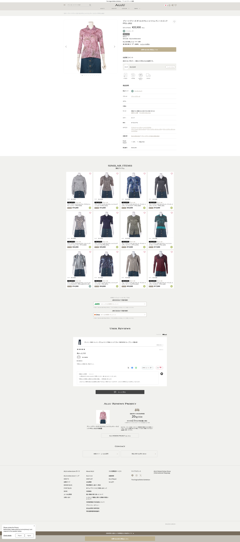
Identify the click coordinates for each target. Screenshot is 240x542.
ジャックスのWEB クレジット (110, 304)
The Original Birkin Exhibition (140, 480)
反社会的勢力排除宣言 (92, 508)
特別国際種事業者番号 (92, 511)
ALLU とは (89, 476)
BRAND (136, 8)
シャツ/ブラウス (147, 127)
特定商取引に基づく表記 (93, 485)
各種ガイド (67, 482)
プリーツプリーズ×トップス (154, 129)
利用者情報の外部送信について (95, 502)
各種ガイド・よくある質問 (101, 453)
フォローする (170, 67)
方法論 (122, 430)
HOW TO (102, 8)
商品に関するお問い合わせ (139, 453)
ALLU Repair (113, 479)
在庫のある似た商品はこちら (149, 49)
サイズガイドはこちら (145, 113)
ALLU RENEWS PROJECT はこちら (120, 436)
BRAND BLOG (68, 485)
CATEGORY (124, 8)
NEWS (65, 491)
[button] (175, 5)
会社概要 (89, 482)
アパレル (133, 127)
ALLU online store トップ (71, 476)
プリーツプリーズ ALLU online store (150, 136)
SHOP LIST (114, 8)
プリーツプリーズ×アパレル (138, 129)
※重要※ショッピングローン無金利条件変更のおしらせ (120, 1)
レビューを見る (145, 44)
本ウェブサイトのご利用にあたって (96, 488)
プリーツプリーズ (135, 96)
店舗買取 (111, 476)
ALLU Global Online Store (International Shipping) (162, 472)
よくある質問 (68, 494)
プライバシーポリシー (92, 505)
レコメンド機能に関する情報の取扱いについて (97, 498)
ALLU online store (135, 136)
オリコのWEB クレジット (108, 314)
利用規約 (89, 491)
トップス (139, 127)
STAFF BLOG (68, 488)
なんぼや (111, 482)
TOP (65, 13)
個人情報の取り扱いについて (94, 494)
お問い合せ (67, 497)
